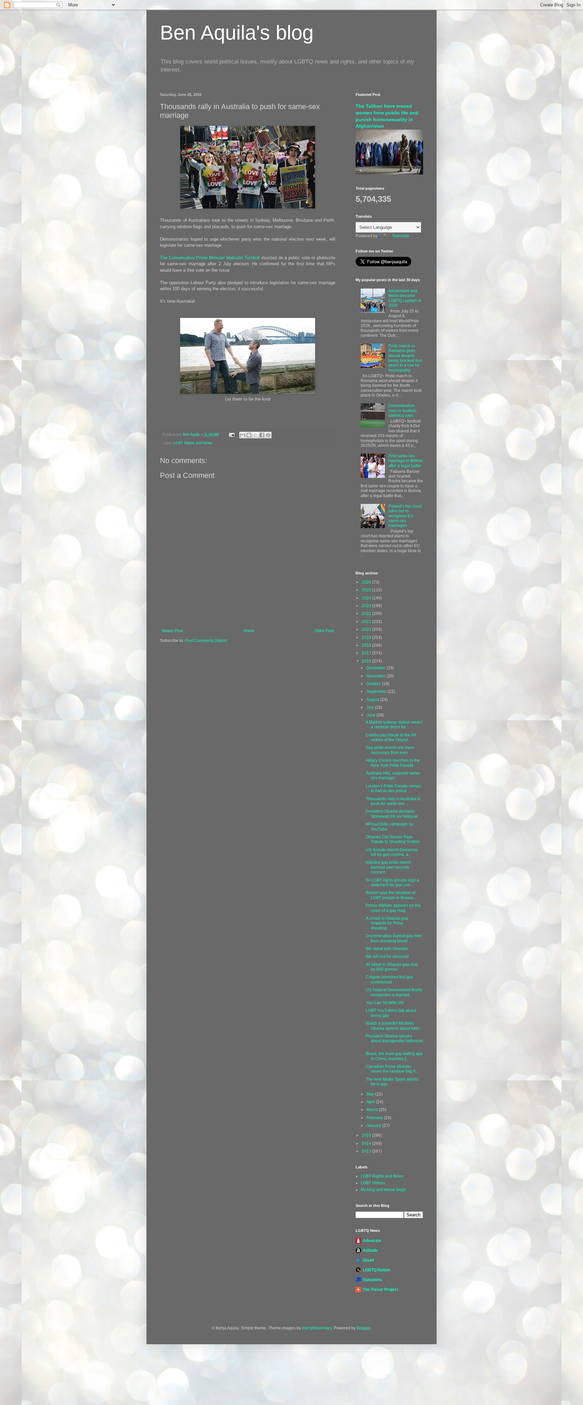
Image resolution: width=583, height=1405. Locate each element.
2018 (367, 645)
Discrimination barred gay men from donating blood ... (394, 938)
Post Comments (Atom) (206, 640)
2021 (367, 621)
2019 (367, 637)
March (372, 1109)
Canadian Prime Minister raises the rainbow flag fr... (392, 1069)
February (375, 1117)
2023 (367, 605)
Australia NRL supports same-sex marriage (393, 775)
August (373, 699)
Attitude (370, 1250)
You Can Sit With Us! (385, 1002)
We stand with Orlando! (387, 948)
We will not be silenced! (387, 956)
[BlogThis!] (249, 435)
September (377, 691)
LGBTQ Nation (376, 1270)
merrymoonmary (317, 1328)
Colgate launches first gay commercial (389, 979)
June (371, 715)
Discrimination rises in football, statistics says (402, 410)
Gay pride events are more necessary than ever (390, 750)
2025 (367, 590)
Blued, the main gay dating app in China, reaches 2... (394, 1056)
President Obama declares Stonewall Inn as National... (393, 813)
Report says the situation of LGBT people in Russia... (391, 895)
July (370, 707)
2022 (367, 613)
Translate (400, 236)
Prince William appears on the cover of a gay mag (393, 908)
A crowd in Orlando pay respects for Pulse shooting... (387, 923)
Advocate (372, 1240)
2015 (367, 1135)
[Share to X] (255, 435)
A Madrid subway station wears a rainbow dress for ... (394, 724)
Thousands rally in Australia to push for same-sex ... (393, 801)
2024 (367, 598)
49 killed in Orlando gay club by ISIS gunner (392, 967)
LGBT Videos (373, 1183)
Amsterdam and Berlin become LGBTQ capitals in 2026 (404, 298)
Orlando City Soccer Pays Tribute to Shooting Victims (393, 839)
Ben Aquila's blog (236, 32)
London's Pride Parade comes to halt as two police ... (393, 788)
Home (248, 630)
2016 (367, 661)
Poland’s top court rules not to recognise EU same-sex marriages (404, 516)
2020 (367, 629)
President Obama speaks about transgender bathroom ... (394, 1041)
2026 (367, 582)
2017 (367, 653)
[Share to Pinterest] (268, 435)
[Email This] (242, 435)
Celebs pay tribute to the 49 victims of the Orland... (391, 737)
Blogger (364, 1328)
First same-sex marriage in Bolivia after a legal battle (405, 461)
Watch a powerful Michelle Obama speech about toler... (394, 1025)
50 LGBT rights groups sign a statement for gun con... (392, 882)
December (376, 668)
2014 (367, 1143)
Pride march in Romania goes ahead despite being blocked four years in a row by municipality (405, 358)
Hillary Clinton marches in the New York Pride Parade (393, 762)
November (376, 676)
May (370, 1094)
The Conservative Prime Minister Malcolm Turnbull (210, 257)
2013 (367, 1151)
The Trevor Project (380, 1289)
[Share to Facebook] (261, 435)
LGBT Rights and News (192, 443)
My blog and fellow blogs (383, 1189)
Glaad (368, 1260)
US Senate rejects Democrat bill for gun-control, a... (392, 852)
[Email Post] (231, 434)
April (371, 1102)
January (374, 1125)
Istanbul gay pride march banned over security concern (388, 867)
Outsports (372, 1279)
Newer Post (172, 630)
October (374, 683)
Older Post (324, 630)
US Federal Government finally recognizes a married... (394, 992)
